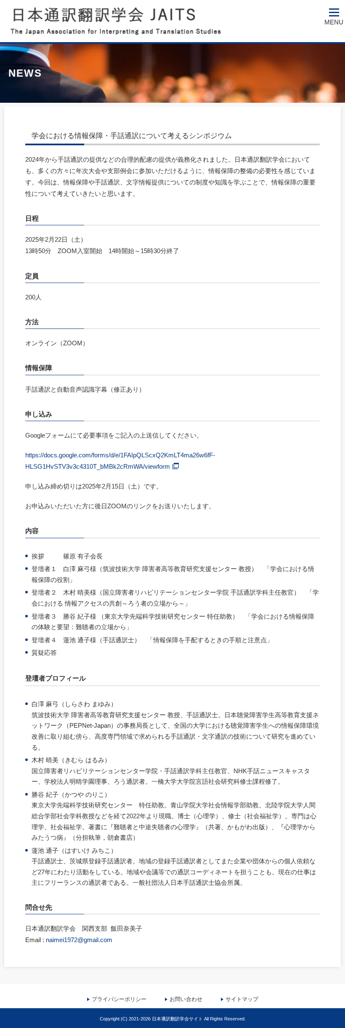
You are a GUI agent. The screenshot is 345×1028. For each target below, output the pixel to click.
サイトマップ (242, 999)
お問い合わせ (186, 999)
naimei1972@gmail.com (79, 939)
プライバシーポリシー (119, 999)
